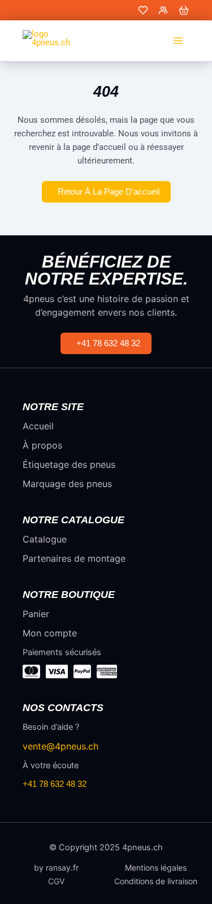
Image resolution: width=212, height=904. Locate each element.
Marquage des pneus (67, 483)
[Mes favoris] (143, 10)
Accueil (38, 426)
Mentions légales (156, 867)
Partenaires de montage (74, 558)
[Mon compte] (163, 10)
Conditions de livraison (155, 881)
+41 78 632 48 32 (54, 784)
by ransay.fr (56, 867)
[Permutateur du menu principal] (178, 40)
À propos (42, 445)
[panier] (183, 10)
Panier (36, 613)
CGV (56, 881)
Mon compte (50, 633)
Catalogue (45, 539)
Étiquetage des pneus (69, 464)
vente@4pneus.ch (60, 746)
